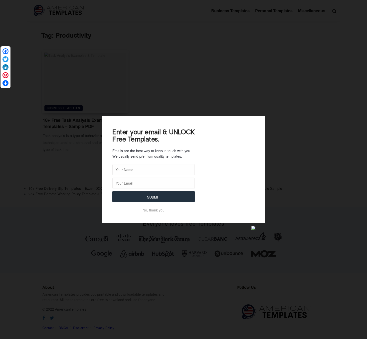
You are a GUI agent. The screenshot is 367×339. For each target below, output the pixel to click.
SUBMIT (153, 197)
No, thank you (154, 209)
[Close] (258, 123)
